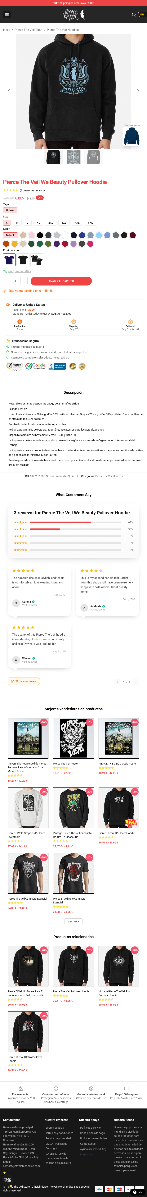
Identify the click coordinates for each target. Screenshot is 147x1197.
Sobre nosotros (55, 1127)
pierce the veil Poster (65, 763)
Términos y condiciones (59, 1133)
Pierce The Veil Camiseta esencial (27, 898)
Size (5, 216)
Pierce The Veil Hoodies (63, 30)
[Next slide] (138, 91)
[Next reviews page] (135, 681)
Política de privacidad (58, 1138)
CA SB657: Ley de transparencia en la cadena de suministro (58, 1158)
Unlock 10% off (7, 1180)
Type (6, 204)
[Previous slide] (9, 91)
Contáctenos (88, 1143)
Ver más (73, 921)
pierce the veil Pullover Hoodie (117, 833)
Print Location (11, 250)
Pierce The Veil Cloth (28, 30)
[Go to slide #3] (93, 157)
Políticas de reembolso (93, 1138)
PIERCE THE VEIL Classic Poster (118, 763)
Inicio (6, 30)
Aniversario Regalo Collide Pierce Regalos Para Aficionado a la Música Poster (27, 767)
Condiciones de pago (92, 1133)
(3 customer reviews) (32, 190)
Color (6, 228)
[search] (134, 14)
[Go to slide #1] (53, 157)
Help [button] (140, 1192)
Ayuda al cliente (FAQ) (93, 1149)
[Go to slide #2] (73, 157)
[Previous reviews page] (117, 681)
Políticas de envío (90, 1127)
